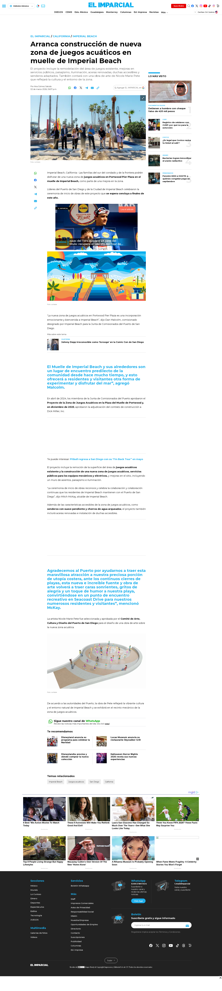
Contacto (75, 933)
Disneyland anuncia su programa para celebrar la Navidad (75, 740)
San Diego (94, 782)
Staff (73, 899)
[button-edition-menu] (195, 12)
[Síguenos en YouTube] (205, 5)
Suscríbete (179, 6)
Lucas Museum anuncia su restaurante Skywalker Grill (126, 738)
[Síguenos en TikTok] (209, 5)
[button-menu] (4, 6)
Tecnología (36, 915)
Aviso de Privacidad (80, 907)
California (61, 36)
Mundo (34, 890)
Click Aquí (138, 901)
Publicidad (76, 941)
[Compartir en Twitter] (81, 87)
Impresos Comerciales (82, 903)
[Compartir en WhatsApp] (69, 87)
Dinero (33, 898)
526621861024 (139, 884)
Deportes (35, 902)
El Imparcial (40, 36)
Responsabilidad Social (82, 911)
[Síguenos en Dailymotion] (218, 5)
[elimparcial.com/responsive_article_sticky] (220, 977)
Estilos (33, 911)
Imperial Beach (85, 36)
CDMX (69, 12)
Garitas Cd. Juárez (206, 12)
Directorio (76, 928)
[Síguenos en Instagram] (201, 5)
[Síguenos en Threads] (214, 5)
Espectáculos (37, 907)
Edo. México (81, 12)
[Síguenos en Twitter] (197, 5)
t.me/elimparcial (182, 884)
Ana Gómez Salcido (43, 86)
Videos (33, 937)
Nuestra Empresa (80, 920)
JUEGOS (58, 12)
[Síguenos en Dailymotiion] (190, 945)
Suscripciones (78, 937)
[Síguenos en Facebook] (192, 5)
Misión (74, 916)
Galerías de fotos (38, 933)
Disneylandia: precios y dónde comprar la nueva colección (75, 757)
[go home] (39, 964)
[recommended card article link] (53, 344)
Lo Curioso (35, 894)
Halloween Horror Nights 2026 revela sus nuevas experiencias (124, 757)
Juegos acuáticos (76, 782)
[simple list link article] (170, 93)
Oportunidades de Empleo (84, 924)
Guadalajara (97, 12)
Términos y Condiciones (169, 932)
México (34, 886)
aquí (107, 723)
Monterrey (112, 12)
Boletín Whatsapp (80, 886)
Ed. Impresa (140, 12)
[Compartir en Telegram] (86, 87)
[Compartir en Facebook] (75, 87)
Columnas (125, 12)
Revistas (154, 12)
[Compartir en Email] (92, 87)
